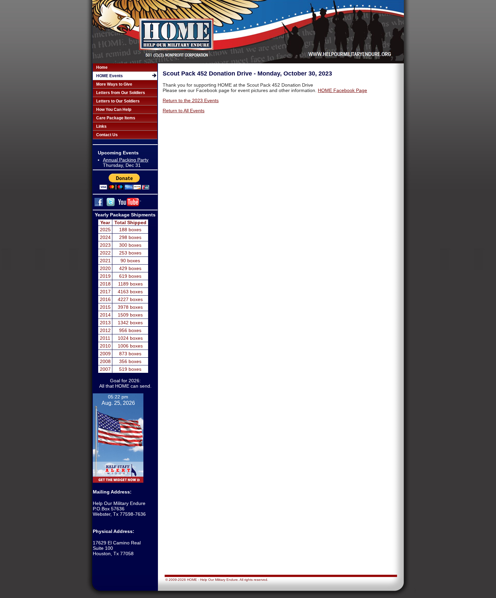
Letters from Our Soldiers (120, 92)
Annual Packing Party (125, 159)
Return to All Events (183, 110)
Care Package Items (115, 118)
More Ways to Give (114, 84)
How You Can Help (113, 109)
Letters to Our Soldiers (118, 101)
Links (101, 126)
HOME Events (109, 75)
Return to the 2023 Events (191, 100)
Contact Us (107, 134)
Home (102, 67)
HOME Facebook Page (342, 90)
